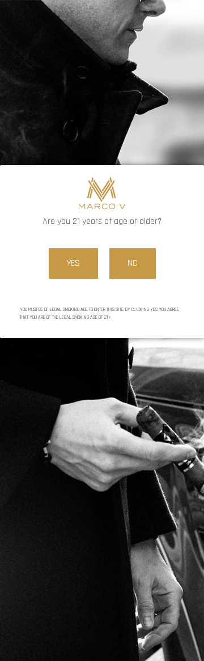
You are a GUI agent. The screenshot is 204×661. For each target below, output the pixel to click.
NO (133, 263)
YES (73, 263)
